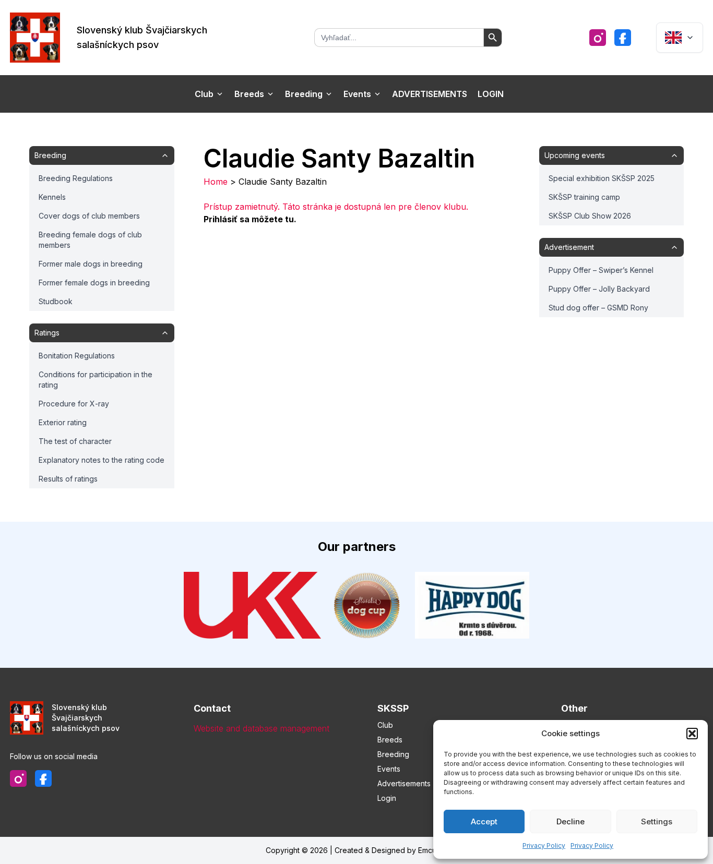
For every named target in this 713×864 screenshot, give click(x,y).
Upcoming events (574, 155)
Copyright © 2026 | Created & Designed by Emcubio (356, 850)
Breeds (249, 94)
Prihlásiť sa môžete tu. (250, 219)
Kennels (52, 197)
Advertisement (569, 247)
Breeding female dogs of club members (90, 239)
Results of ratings (68, 478)
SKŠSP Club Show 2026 (590, 215)
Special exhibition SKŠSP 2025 (602, 178)
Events (357, 94)
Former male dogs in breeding (90, 263)
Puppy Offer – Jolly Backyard (599, 288)
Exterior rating (63, 422)
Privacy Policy (543, 845)
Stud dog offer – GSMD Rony (598, 307)
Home (216, 181)
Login (491, 94)
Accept (484, 821)
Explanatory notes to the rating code (101, 459)
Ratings (47, 332)
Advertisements (429, 94)
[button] (692, 733)
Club (204, 94)
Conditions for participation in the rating (95, 379)
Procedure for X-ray (74, 403)
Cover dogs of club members (89, 215)
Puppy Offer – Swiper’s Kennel (601, 270)
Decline (570, 821)
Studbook (56, 301)
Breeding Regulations (76, 178)
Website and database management (261, 728)
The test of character (75, 441)
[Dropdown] (679, 37)
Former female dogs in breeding (94, 282)
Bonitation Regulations (77, 355)
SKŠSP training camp (584, 197)
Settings (656, 821)
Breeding (304, 94)
